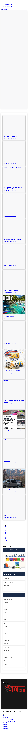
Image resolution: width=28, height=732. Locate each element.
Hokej (5, 616)
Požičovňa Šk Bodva (10, 292)
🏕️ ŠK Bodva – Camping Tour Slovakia (13, 161)
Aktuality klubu (7, 585)
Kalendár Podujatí (9, 267)
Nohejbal (6, 636)
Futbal (5, 664)
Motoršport (6, 609)
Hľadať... (6, 669)
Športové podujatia (10, 138)
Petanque (6, 647)
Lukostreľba (7, 626)
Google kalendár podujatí (10, 265)
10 (6, 540)
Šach (5, 623)
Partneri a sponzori (8, 589)
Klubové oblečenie (8, 578)
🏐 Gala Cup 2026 (7, 515)
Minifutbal (6, 630)
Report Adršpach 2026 (9, 490)
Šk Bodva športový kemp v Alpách (12, 214)
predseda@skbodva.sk (9, 6)
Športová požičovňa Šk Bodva (11, 290)
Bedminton (6, 640)
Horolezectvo (7, 650)
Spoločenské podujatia (9, 660)
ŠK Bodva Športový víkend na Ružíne (12, 239)
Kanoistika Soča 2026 (9, 316)
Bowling (6, 643)
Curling (6, 654)
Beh (5, 619)
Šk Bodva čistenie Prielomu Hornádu (13, 431)
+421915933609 (7, 4)
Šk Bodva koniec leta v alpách (11, 136)
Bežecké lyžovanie (8, 599)
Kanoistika (7, 432)
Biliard (5, 633)
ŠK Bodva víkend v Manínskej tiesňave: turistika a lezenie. (13, 188)
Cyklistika (6, 606)
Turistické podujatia (10, 190)
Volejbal (6, 612)
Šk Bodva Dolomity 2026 (9, 341)
